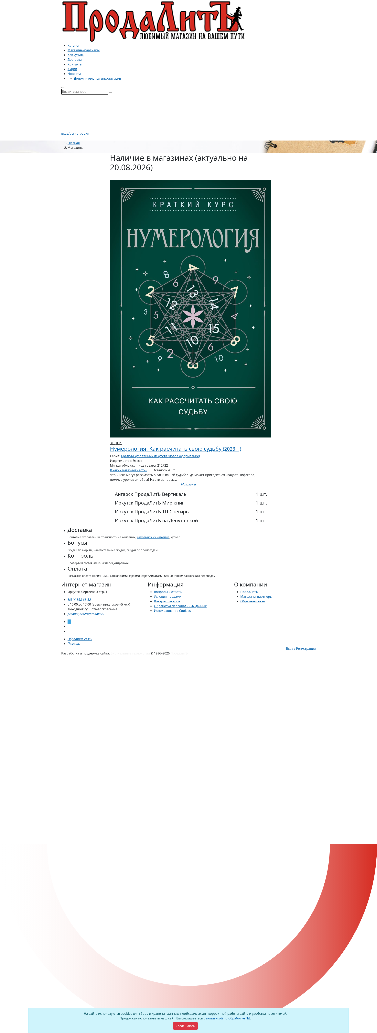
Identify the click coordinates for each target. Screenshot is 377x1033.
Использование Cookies (172, 610)
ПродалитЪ (179, 653)
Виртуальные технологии (130, 653)
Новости (74, 74)
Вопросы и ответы (168, 592)
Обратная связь (252, 601)
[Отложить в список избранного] (188, 489)
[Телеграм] (69, 621)
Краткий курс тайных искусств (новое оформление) (160, 456)
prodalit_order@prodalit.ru (86, 614)
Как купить (76, 55)
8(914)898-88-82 (79, 599)
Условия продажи (167, 596)
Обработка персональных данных (180, 606)
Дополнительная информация (97, 78)
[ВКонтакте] (69, 626)
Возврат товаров (167, 601)
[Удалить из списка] (112, 178)
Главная (74, 143)
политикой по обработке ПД (228, 1018)
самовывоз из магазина (153, 537)
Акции (72, 69)
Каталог (74, 45)
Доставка (75, 59)
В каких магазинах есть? (128, 470)
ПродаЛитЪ (249, 592)
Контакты (75, 64)
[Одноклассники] (69, 631)
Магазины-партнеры (84, 50)
